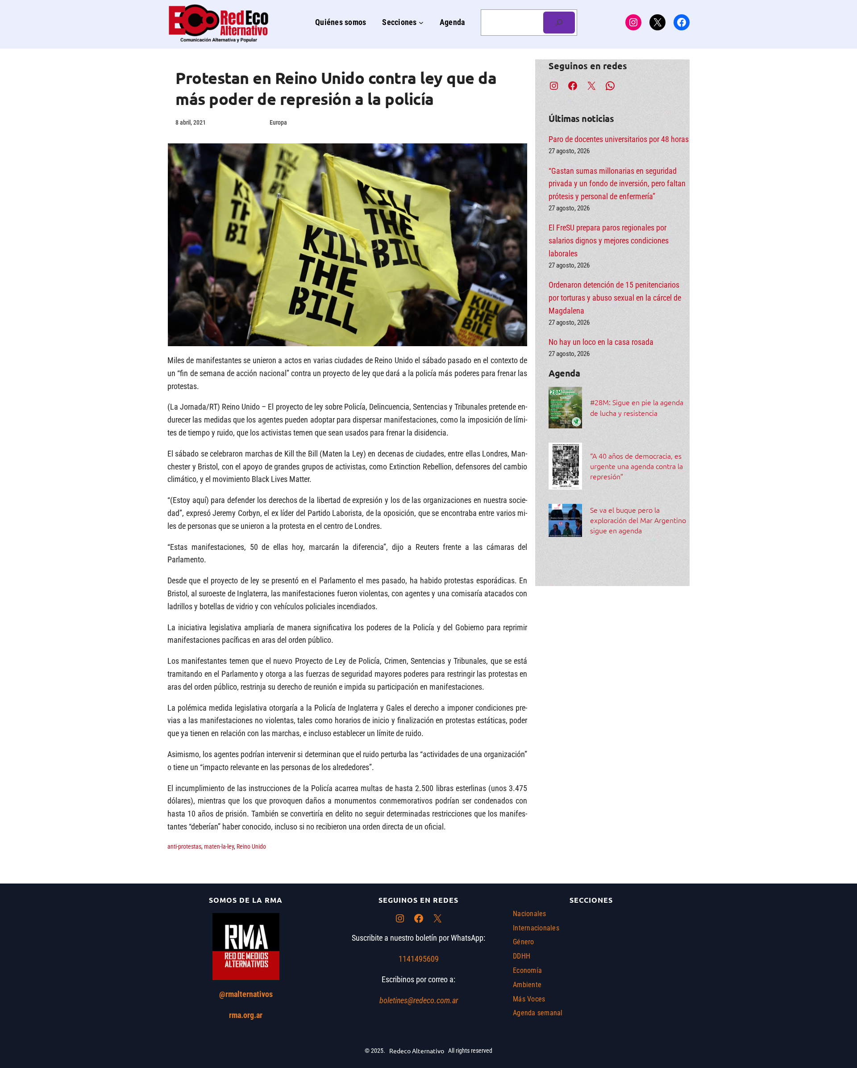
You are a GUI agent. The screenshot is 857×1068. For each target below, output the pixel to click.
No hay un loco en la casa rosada (601, 342)
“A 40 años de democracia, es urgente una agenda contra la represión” (636, 466)
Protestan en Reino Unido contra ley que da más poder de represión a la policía (335, 88)
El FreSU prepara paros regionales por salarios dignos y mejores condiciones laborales (609, 240)
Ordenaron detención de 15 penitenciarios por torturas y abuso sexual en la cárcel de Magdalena (615, 297)
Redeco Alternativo (416, 1051)
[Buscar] (559, 23)
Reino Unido (251, 846)
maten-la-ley (219, 846)
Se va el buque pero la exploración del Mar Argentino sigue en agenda (638, 520)
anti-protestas (184, 846)
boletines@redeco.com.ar (418, 1000)
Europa (278, 122)
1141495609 (419, 958)
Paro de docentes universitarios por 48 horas (619, 139)
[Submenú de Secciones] (421, 22)
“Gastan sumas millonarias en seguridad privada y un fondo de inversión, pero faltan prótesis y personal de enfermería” (617, 183)
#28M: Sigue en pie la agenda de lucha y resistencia (636, 407)
